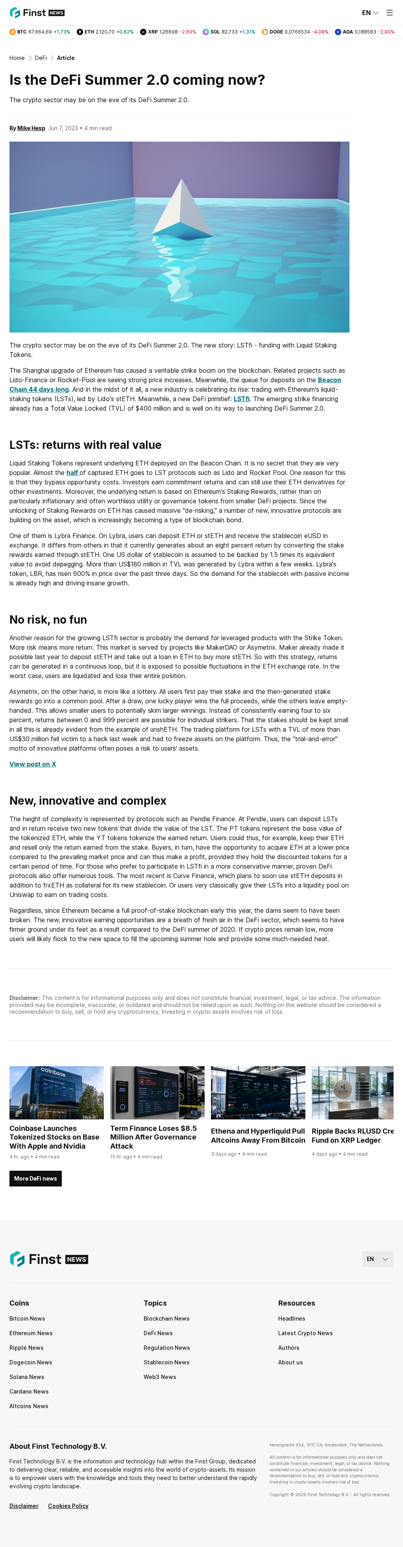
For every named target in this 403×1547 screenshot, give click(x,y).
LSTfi (242, 399)
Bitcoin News (27, 1318)
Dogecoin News (30, 1362)
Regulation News (167, 1347)
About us (290, 1362)
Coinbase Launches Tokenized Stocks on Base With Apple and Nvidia (54, 1137)
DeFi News (158, 1333)
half (73, 472)
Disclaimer (24, 1505)
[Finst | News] (37, 12)
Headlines (291, 1318)
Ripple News (26, 1347)
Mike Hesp (31, 128)
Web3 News (160, 1376)
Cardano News (29, 1391)
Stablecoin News (167, 1362)
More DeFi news (35, 1178)
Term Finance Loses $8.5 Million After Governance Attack (153, 1137)
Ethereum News (31, 1333)
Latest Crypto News (305, 1333)
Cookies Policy (68, 1505)
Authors (288, 1347)
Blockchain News (167, 1318)
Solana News (26, 1376)
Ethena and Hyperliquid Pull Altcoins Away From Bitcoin (258, 1135)
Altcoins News (28, 1406)
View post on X (32, 764)
